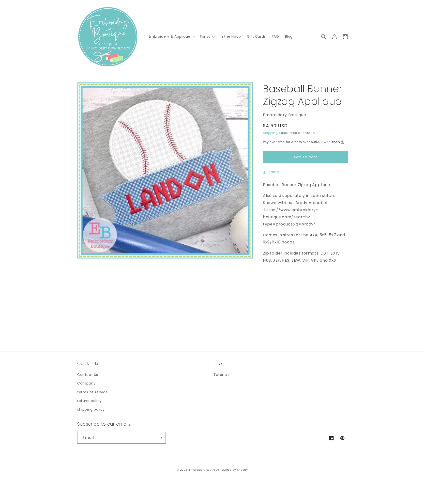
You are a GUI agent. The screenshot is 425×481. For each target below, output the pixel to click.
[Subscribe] (160, 438)
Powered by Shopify (234, 470)
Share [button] (274, 171)
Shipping (270, 133)
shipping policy (91, 409)
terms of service (92, 392)
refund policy (89, 400)
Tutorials (221, 374)
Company (86, 383)
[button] (171, 36)
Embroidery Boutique (204, 470)
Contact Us (87, 374)
